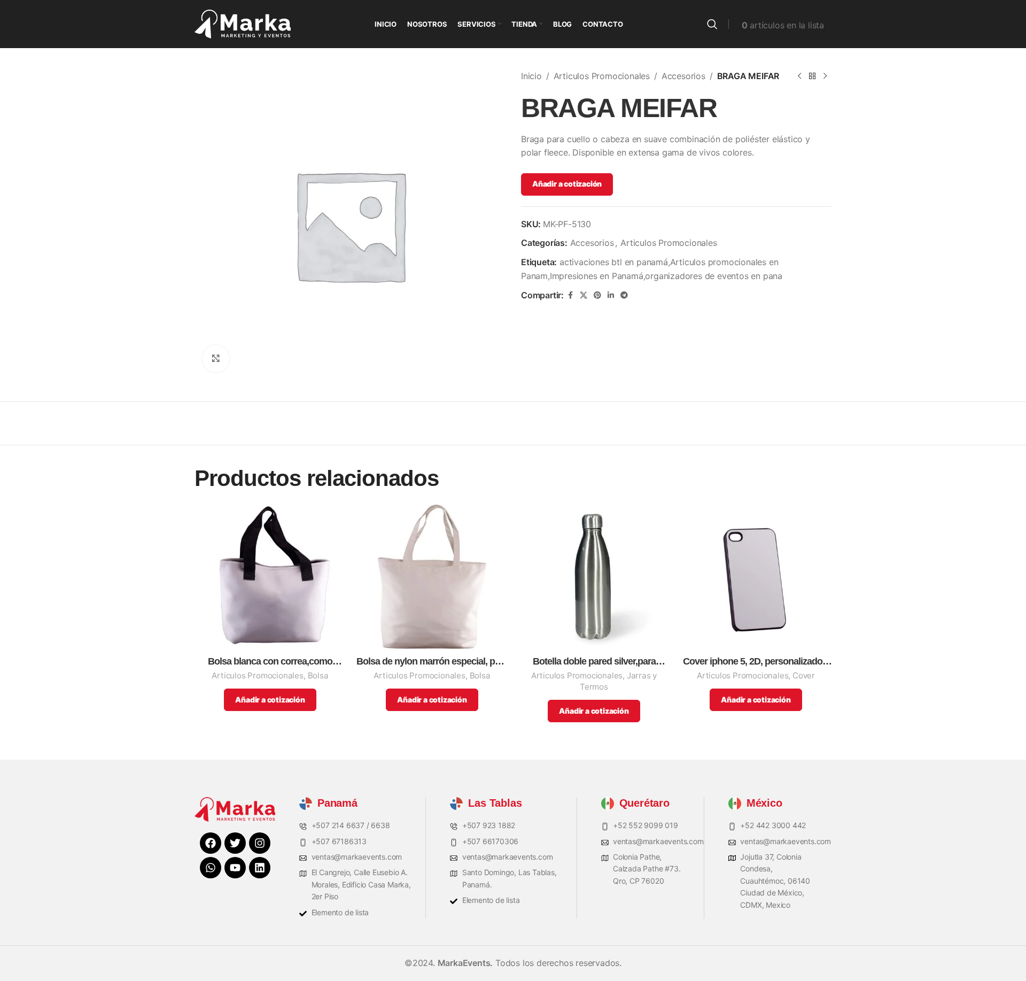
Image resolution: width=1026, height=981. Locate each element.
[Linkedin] (259, 867)
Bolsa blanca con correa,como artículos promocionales (270, 661)
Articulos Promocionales (602, 76)
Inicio (531, 76)
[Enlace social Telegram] (624, 295)
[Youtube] (235, 867)
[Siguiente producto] (825, 76)
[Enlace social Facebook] (570, 295)
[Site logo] (243, 23)
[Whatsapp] (210, 867)
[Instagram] (259, 843)
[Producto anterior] (799, 76)
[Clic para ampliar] (216, 358)
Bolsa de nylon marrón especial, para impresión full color (432, 661)
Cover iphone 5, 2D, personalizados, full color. (756, 661)
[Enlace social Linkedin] (610, 295)
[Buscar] (712, 24)
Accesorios (683, 76)
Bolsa (318, 675)
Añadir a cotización (567, 183)
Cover (803, 675)
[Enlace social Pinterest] (597, 295)
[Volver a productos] (812, 76)
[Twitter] (235, 843)
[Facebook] (210, 843)
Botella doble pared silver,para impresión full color (594, 661)
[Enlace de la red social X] (583, 295)
